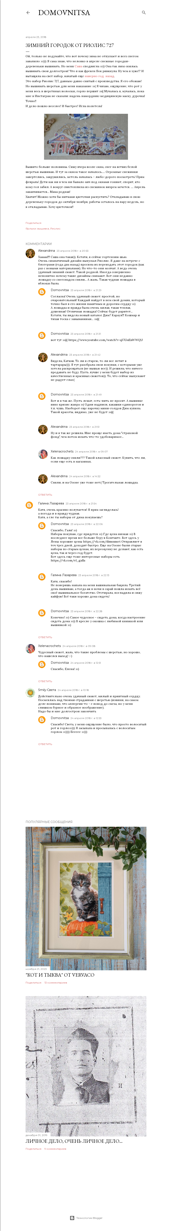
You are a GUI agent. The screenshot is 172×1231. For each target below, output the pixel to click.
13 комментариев (55, 982)
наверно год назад (99, 76)
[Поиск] (143, 12)
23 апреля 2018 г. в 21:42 (84, 354)
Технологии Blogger (89, 1217)
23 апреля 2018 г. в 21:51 (84, 426)
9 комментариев (55, 1148)
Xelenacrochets (62, 451)
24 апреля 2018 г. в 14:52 (84, 476)
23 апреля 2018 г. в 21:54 (81, 503)
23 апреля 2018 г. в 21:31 (85, 333)
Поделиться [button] (33, 222)
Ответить (45, 494)
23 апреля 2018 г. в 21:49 (86, 394)
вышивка (43, 228)
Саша (78, 66)
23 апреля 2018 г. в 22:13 (93, 575)
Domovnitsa (64, 12)
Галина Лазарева (51, 503)
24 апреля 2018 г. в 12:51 (85, 662)
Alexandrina (46, 251)
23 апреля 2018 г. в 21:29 (86, 290)
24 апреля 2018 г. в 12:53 (86, 718)
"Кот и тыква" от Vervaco (60, 975)
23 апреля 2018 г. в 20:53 (73, 250)
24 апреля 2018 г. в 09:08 (79, 646)
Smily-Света (47, 690)
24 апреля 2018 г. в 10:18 (73, 690)
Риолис (55, 228)
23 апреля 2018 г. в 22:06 (86, 524)
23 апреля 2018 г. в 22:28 (86, 611)
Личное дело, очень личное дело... (74, 1141)
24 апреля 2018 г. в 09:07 (91, 451)
